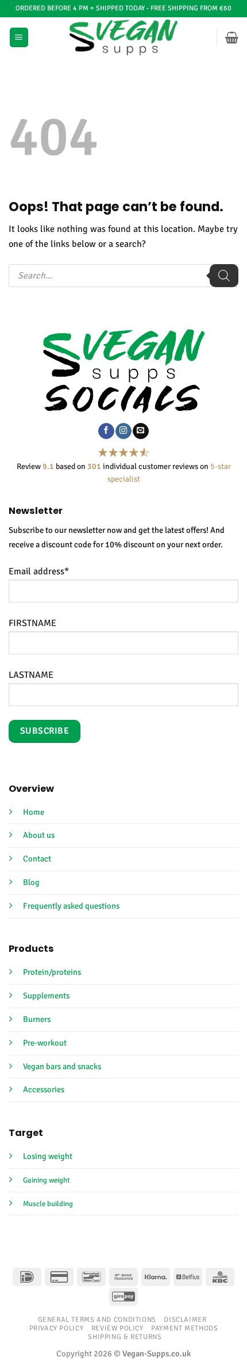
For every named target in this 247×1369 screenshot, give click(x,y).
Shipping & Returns (124, 1336)
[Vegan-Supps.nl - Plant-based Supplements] (123, 37)
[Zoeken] (224, 275)
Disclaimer (185, 1319)
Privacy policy (56, 1328)
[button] (19, 37)
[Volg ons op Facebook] (106, 431)
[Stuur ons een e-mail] (140, 431)
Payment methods (184, 1328)
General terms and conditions (97, 1319)
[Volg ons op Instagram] (123, 431)
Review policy (117, 1328)
